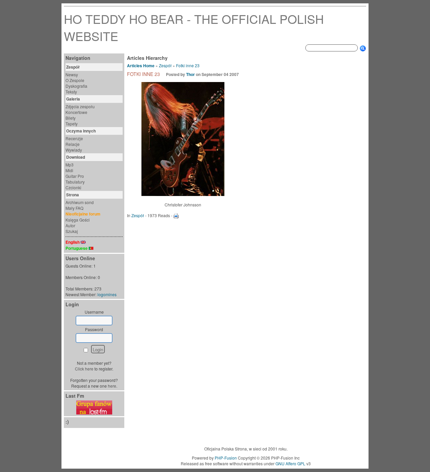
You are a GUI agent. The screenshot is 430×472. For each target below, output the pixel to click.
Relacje (73, 144)
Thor (190, 74)
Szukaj (72, 231)
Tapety (72, 123)
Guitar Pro (75, 176)
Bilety (71, 118)
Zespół (165, 65)
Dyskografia (76, 86)
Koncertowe (76, 112)
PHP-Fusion (226, 458)
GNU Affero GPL (290, 463)
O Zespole (75, 80)
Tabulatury (75, 182)
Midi (69, 170)
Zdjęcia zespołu (80, 106)
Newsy (72, 74)
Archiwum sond (80, 202)
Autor (70, 225)
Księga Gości (78, 220)
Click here (84, 368)
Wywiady (74, 150)
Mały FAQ (74, 208)
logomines (107, 294)
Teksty (71, 91)
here (112, 386)
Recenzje (74, 138)
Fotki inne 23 (188, 65)
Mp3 (70, 164)
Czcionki (73, 187)
